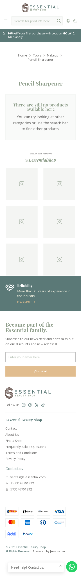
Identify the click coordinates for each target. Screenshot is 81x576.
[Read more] (40, 293)
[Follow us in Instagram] (23, 405)
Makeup (52, 55)
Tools (37, 55)
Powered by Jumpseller (49, 551)
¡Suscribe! (40, 371)
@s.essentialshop (40, 160)
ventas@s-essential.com (28, 477)
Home (22, 55)
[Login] (68, 20)
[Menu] (6, 20)
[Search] (59, 20)
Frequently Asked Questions (25, 447)
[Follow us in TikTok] (43, 405)
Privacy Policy (15, 458)
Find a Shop (13, 440)
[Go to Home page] (40, 7)
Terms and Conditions (21, 453)
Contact (11, 428)
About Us (12, 434)
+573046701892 (22, 483)
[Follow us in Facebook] (30, 405)
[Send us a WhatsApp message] (71, 566)
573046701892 (21, 489)
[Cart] (75, 21)
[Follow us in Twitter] (36, 405)
